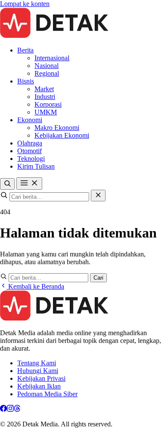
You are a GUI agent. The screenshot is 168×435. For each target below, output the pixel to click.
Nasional (46, 65)
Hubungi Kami (37, 370)
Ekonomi (29, 119)
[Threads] (17, 409)
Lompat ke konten (25, 3)
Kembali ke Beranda (35, 286)
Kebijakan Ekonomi (61, 135)
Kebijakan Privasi (41, 378)
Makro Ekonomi (56, 127)
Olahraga (29, 143)
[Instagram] (10, 409)
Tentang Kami (36, 363)
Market (44, 89)
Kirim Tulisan (36, 166)
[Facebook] (3, 409)
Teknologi (31, 158)
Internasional (51, 58)
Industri (44, 96)
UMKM (45, 112)
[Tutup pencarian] (98, 195)
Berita (25, 50)
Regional (46, 73)
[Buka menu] (29, 183)
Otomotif (29, 150)
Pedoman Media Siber (47, 394)
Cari (98, 278)
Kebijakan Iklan (39, 386)
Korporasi (48, 104)
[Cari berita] (7, 184)
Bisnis (25, 81)
